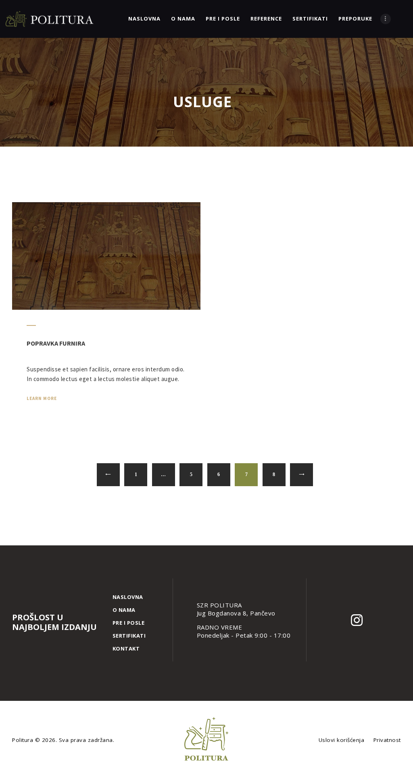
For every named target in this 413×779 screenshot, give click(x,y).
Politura (23, 740)
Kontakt (126, 648)
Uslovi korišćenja (342, 740)
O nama (124, 609)
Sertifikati (129, 635)
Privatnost (387, 740)
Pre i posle (129, 622)
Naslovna (128, 597)
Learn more (42, 398)
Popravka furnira (56, 343)
